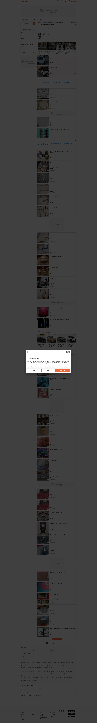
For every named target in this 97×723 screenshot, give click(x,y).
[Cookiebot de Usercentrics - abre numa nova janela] (65, 352)
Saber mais (48, 370)
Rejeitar (34, 370)
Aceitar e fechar (63, 370)
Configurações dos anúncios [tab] (54, 355)
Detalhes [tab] (42, 355)
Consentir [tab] (31, 355)
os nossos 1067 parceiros (34, 360)
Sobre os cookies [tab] (66, 355)
